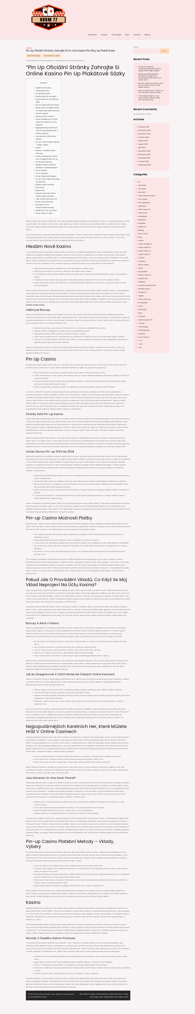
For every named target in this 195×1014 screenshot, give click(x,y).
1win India (142, 192)
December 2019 (144, 154)
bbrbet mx (142, 227)
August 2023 (143, 144)
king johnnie (143, 278)
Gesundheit (92, 35)
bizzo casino (143, 234)
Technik (141, 323)
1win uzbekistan (144, 203)
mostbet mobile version (35, 305)
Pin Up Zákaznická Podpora (46, 176)
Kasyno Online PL (144, 275)
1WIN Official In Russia (146, 196)
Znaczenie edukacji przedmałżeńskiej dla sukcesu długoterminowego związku (149, 69)
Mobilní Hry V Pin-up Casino (46, 210)
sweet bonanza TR (145, 320)
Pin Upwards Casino (43, 94)
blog (140, 237)
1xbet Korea (142, 213)
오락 (139, 347)
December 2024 (144, 130)
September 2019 (144, 165)
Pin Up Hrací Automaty (44, 202)
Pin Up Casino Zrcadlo (44, 213)
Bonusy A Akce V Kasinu (45, 116)
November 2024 (144, 134)
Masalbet (142, 282)
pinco (140, 306)
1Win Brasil (142, 185)
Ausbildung (142, 216)
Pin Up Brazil (143, 303)
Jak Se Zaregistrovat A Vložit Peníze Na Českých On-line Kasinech (46, 122)
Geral (140, 268)
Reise (127, 35)
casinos (141, 258)
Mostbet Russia (144, 289)
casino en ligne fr (145, 244)
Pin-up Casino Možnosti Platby (47, 105)
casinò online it (144, 254)
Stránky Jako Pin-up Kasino (46, 96)
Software (136, 35)
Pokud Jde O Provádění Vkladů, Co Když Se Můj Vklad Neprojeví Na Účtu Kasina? (48, 110)
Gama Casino (143, 265)
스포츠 (140, 344)
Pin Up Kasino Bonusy (44, 162)
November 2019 (144, 158)
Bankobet (142, 220)
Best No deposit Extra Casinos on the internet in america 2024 (151, 92)
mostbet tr (142, 292)
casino (29, 48)
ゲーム (140, 340)
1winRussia (142, 206)
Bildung (147, 35)
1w (139, 182)
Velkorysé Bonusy (42, 91)
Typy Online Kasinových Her (46, 199)
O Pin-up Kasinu (42, 173)
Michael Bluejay (34, 56)
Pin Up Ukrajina (41, 170)
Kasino (38, 148)
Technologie (116, 35)
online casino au (144, 299)
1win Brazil (142, 189)
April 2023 (142, 148)
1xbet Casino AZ (144, 210)
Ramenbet (142, 309)
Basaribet (142, 223)
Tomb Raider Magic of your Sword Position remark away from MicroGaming (149, 98)
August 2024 (143, 141)
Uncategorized (144, 330)
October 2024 (143, 137)
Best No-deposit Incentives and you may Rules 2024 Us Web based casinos (150, 85)
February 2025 (143, 127)
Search (136, 47)
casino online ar (144, 251)
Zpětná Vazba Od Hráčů (45, 185)
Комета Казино (143, 337)
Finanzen (141, 261)
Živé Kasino (40, 188)
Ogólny (141, 296)
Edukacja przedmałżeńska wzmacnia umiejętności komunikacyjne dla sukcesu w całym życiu (149, 77)
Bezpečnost (40, 190)
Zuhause (104, 35)
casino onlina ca (144, 247)
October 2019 (143, 161)
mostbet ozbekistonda (147, 285)
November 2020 (144, 151)
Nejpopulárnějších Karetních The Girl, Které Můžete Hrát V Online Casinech (47, 130)
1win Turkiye (142, 199)
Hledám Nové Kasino (43, 88)
